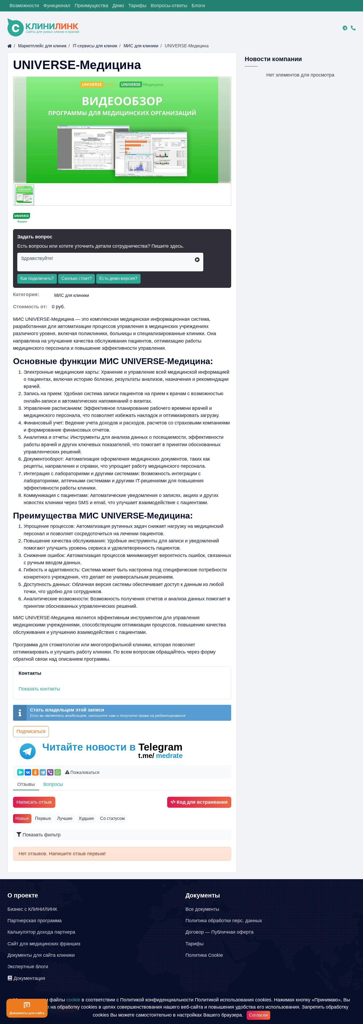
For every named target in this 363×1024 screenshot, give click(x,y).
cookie (73, 999)
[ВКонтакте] (28, 772)
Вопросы (53, 784)
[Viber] (50, 772)
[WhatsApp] (57, 772)
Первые (43, 818)
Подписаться (30, 731)
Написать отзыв (34, 802)
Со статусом (112, 818)
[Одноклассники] (35, 772)
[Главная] (9, 46)
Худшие (86, 818)
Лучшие (65, 818)
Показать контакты (39, 689)
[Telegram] (43, 772)
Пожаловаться (84, 772)
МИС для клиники (71, 295)
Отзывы (26, 784)
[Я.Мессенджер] (20, 772)
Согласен (258, 1015)
